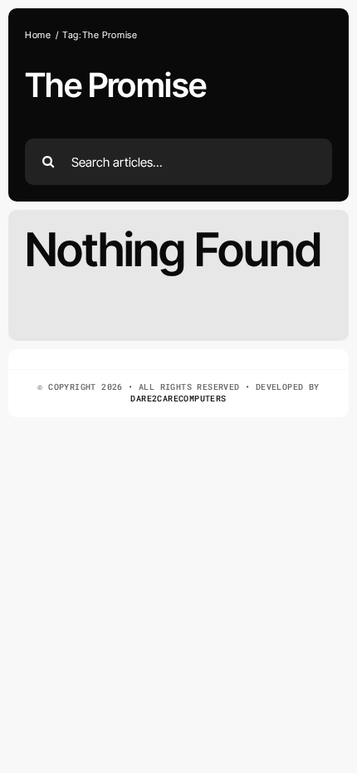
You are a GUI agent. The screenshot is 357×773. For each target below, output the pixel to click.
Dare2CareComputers (178, 398)
